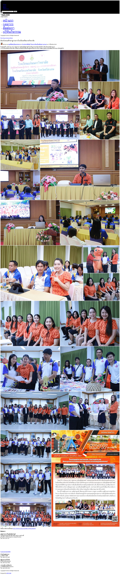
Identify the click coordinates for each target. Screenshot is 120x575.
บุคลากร (4, 6)
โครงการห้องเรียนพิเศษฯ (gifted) (38, 44)
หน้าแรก (4, 4)
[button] (39, 79)
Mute (11, 38)
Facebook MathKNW (5, 551)
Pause (4, 38)
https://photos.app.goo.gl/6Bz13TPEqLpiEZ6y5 (24, 528)
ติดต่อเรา (4, 7)
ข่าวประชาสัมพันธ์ (26, 44)
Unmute (8, 38)
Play (1, 38)
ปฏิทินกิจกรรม (6, 8)
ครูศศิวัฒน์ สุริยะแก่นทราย (14, 44)
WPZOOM (9, 573)
